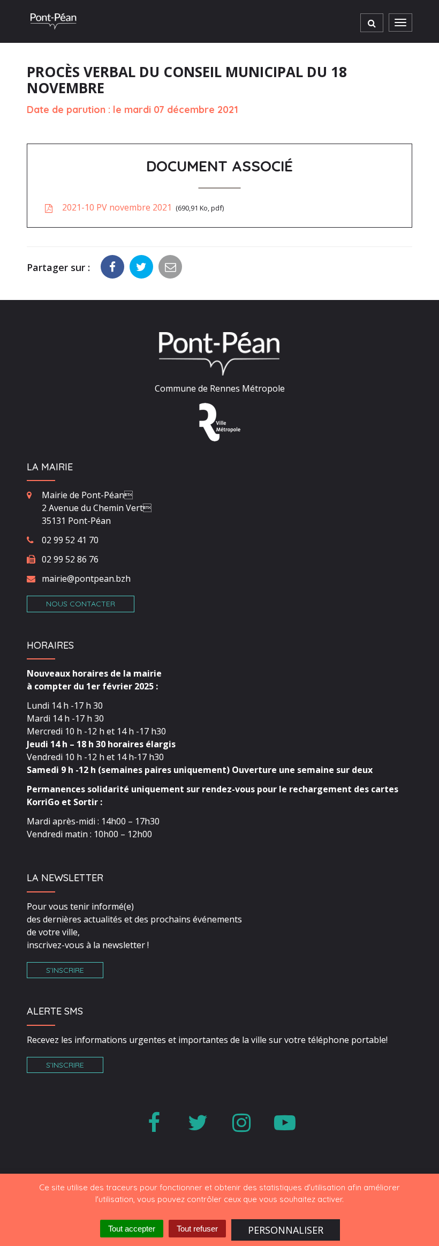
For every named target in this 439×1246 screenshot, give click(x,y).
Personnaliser (285, 1230)
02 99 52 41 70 (70, 540)
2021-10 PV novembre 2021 (141, 207)
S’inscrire (65, 970)
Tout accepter (131, 1228)
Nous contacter (80, 604)
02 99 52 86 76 (70, 559)
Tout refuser (197, 1228)
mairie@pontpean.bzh (86, 578)
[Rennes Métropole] (220, 421)
